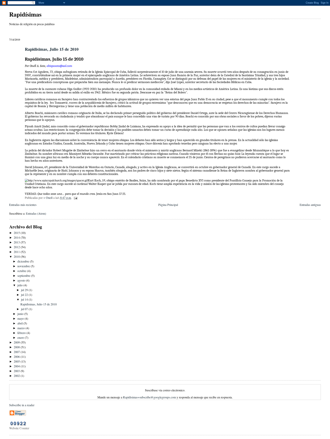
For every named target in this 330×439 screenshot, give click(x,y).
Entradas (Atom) (36, 213)
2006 (17, 357)
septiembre (24, 276)
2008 (17, 347)
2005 (17, 361)
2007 (17, 352)
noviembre (24, 266)
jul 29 (25, 290)
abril (20, 323)
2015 (17, 233)
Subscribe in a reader (21, 405)
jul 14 (25, 299)
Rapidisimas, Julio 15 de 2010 (51, 49)
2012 (17, 247)
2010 (17, 256)
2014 (17, 237)
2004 (17, 366)
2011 (17, 252)
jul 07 (25, 309)
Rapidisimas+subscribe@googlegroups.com (149, 397)
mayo (21, 318)
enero (21, 337)
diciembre (23, 261)
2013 (17, 242)
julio (20, 285)
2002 (17, 376)
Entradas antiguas (310, 205)
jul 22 (25, 295)
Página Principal (168, 205)
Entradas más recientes (22, 205)
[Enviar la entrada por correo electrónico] (75, 198)
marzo (21, 328)
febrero (22, 333)
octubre (22, 271)
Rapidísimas (25, 14)
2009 (17, 342)
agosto (21, 280)
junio (20, 314)
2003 (17, 371)
